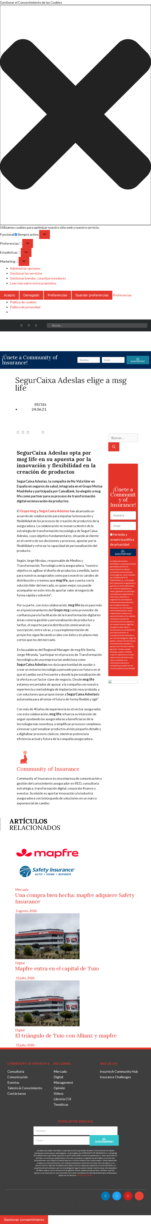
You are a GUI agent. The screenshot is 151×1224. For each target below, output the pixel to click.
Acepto (9, 295)
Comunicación (17, 1077)
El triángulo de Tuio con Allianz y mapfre (66, 1035)
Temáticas (61, 1104)
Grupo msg (28, 511)
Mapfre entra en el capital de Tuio (57, 968)
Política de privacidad (25, 307)
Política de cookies (23, 302)
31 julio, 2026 (24, 978)
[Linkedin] (21, 325)
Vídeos (59, 1093)
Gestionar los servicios (26, 273)
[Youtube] (36, 325)
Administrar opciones (25, 268)
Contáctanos (16, 1093)
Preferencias (57, 295)
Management (63, 1082)
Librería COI (62, 1099)
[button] (75, 115)
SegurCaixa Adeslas (54, 511)
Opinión (59, 1088)
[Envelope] (43, 325)
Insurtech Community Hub (119, 1071)
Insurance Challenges (115, 1077)
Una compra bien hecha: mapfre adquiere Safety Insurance (75, 898)
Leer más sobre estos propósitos (33, 283)
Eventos (13, 1082)
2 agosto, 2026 (26, 911)
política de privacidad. (126, 668)
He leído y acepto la (122, 539)
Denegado (31, 295)
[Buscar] (113, 446)
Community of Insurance (48, 769)
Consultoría (15, 1071)
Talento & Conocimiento (24, 1088)
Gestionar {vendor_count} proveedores (38, 278)
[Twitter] (28, 325)
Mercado (21, 889)
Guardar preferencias (92, 295)
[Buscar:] (123, 438)
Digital (20, 963)
